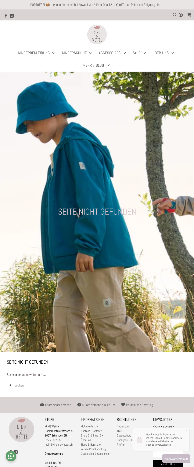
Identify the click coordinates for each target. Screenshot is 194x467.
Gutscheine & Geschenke (95, 454)
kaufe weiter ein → (34, 375)
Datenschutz (124, 435)
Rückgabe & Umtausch (130, 440)
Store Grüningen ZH (92, 435)
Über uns (86, 440)
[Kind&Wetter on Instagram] (13, 17)
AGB (119, 431)
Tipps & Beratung (91, 445)
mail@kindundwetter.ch (59, 445)
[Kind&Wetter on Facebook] (7, 17)
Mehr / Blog (93, 65)
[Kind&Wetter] (97, 34)
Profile (120, 445)
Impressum (123, 426)
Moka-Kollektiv (89, 426)
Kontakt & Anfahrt (91, 431)
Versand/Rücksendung (93, 449)
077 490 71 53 (53, 440)
